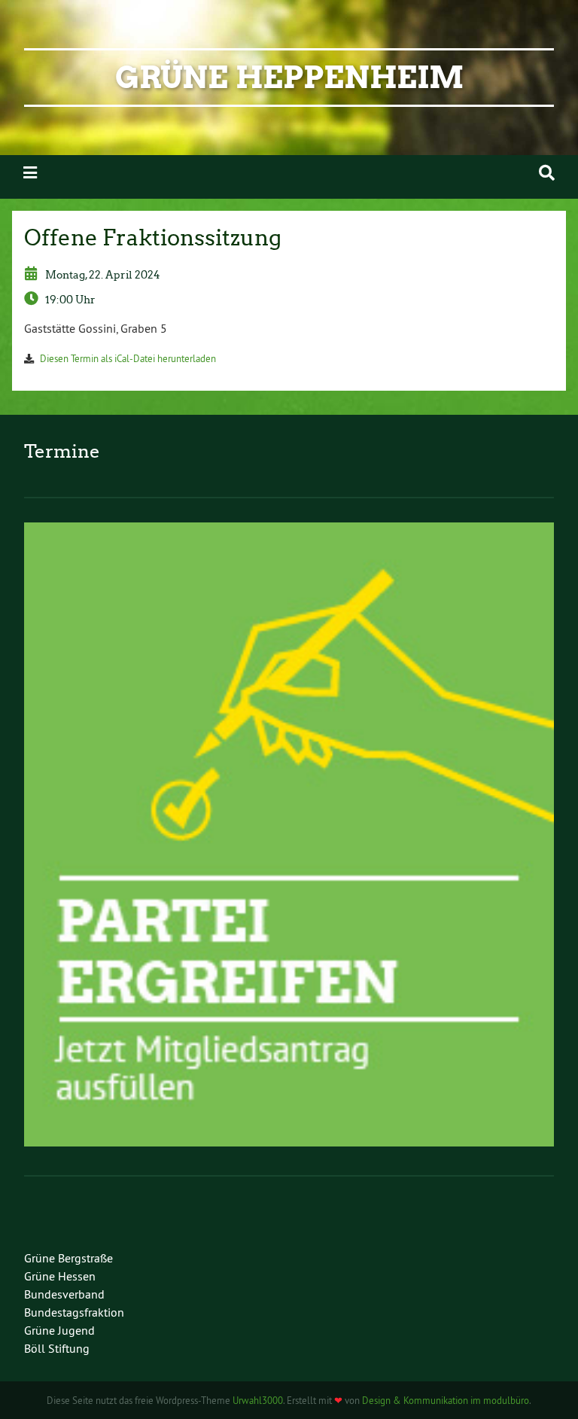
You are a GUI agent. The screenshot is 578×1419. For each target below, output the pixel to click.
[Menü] (30, 173)
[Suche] (547, 173)
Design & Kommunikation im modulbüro (445, 1400)
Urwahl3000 (258, 1400)
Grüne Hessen (60, 1275)
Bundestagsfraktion (74, 1312)
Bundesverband (64, 1294)
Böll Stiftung (57, 1348)
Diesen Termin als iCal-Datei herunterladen (128, 358)
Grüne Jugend (59, 1330)
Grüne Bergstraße (68, 1257)
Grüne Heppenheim (289, 77)
